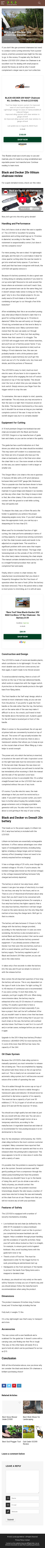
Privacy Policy (19, 1540)
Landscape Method (18, 1537)
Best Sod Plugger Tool (11, 1442)
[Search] (39, 3)
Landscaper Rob (9, 39)
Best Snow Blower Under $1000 (9, 1418)
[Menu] (3, 3)
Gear (6, 29)
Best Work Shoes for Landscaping (31, 1418)
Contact (27, 1540)
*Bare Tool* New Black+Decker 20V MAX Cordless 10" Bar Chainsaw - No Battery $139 (22, 615)
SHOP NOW (22, 139)
